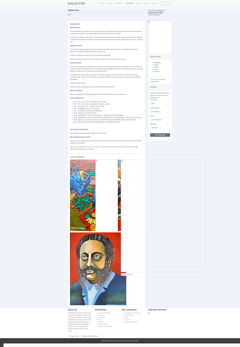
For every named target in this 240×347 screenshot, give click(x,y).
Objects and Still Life (131, 322)
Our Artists (129, 3)
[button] (161, 3)
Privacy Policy (103, 324)
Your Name (153, 100)
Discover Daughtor (154, 15)
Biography (157, 63)
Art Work (157, 72)
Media (139, 3)
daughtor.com (154, 97)
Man (126, 317)
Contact (154, 3)
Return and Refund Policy (90, 336)
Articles (146, 3)
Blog (99, 320)
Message (153, 124)
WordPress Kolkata (131, 341)
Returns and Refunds (105, 326)
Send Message (160, 135)
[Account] (166, 3)
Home (102, 3)
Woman (127, 320)
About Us (101, 315)
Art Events (101, 317)
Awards (156, 65)
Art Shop (109, 3)
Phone (152, 116)
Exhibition (119, 3)
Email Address (154, 108)
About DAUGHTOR (104, 313)
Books (156, 69)
